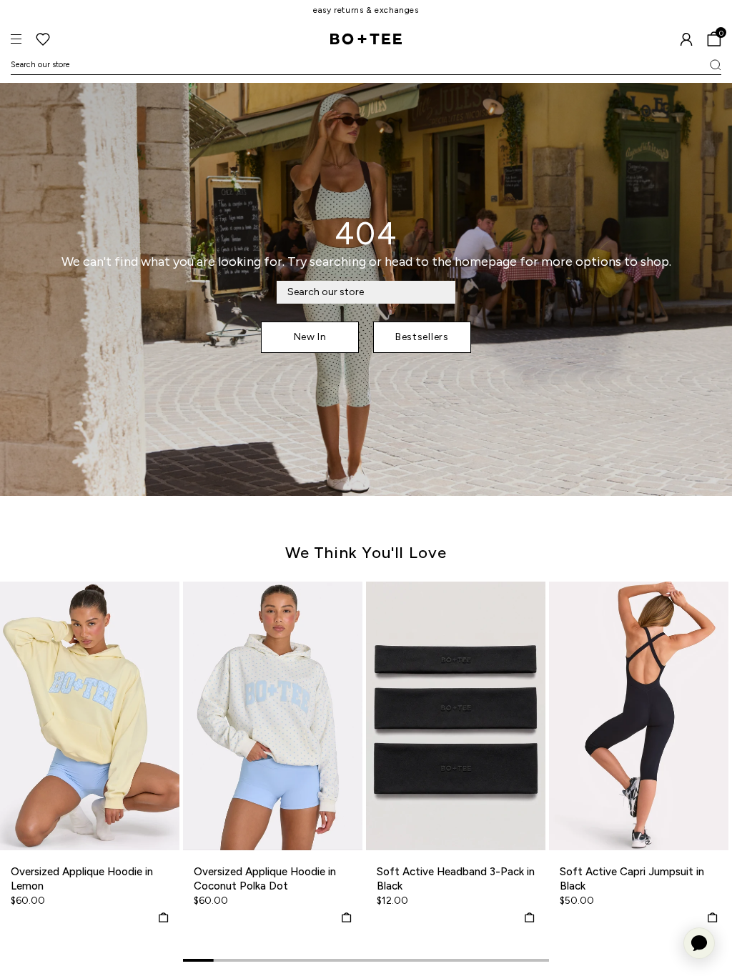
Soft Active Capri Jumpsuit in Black (632, 878)
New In (310, 337)
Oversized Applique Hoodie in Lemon (82, 878)
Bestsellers (422, 337)
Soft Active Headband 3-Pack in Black (456, 878)
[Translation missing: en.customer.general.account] (686, 39)
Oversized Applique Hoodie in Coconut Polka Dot (265, 878)
